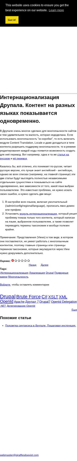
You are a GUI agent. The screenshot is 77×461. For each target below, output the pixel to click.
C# (44, 296)
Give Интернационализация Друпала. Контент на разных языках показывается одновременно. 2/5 (19, 260)
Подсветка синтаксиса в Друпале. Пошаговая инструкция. (40, 325)
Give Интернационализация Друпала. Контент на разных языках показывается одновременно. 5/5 (28, 260)
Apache (19, 302)
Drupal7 (44, 302)
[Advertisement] (38, 50)
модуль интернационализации (38, 213)
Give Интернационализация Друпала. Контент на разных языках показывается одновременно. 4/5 (25, 260)
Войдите (5, 284)
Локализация (37, 272)
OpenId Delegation (64, 302)
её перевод (20, 158)
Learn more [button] (56, 10)
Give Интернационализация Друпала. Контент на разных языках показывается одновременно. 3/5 (22, 260)
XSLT (53, 297)
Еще (74, 309)
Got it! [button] (12, 19)
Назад (32, 264)
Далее (44, 264)
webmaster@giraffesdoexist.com (19, 454)
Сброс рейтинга (12, 260)
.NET (3, 305)
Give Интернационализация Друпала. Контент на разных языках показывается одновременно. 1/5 (16, 260)
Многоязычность (18, 276)
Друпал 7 (32, 302)
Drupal (50, 272)
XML (63, 297)
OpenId (6, 301)
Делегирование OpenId (21, 305)
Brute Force (28, 296)
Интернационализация (14, 272)
